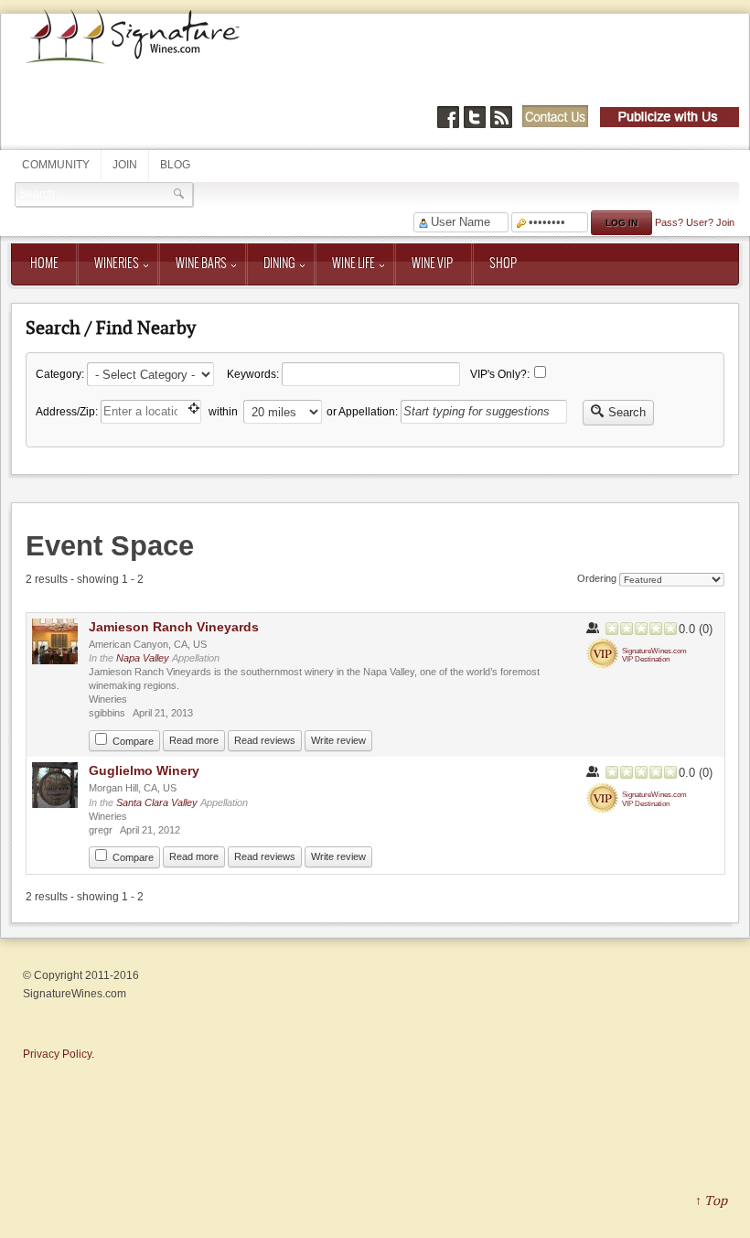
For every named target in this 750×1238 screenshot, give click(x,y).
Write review (338, 740)
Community (56, 164)
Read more (194, 740)
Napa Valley (144, 657)
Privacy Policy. (58, 1054)
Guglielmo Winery (144, 770)
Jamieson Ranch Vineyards (174, 626)
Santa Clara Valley (157, 802)
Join (124, 164)
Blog (175, 164)
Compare (133, 741)
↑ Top (711, 1200)
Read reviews (264, 740)
